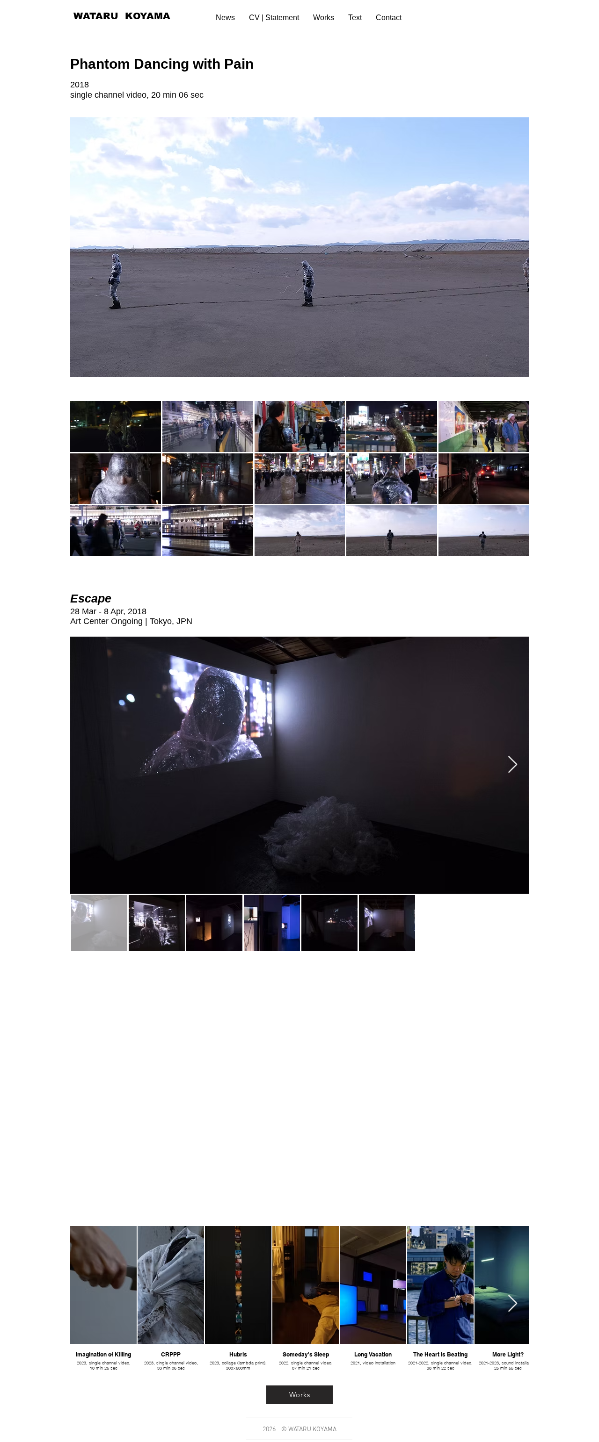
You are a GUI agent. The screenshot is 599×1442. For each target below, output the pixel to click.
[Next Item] (512, 765)
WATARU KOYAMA (121, 16)
